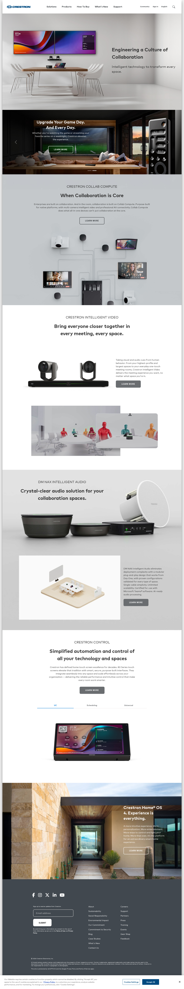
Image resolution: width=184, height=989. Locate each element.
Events (124, 929)
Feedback (125, 938)
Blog (90, 934)
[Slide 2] (94, 170)
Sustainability (94, 911)
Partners (125, 916)
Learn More (60, 149)
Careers (124, 906)
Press (123, 920)
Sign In (155, 7)
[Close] (180, 982)
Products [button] (67, 7)
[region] (92, 982)
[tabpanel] (92, 742)
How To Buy (83, 7)
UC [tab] (55, 705)
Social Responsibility (97, 916)
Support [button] (117, 7)
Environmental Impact (98, 920)
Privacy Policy (71, 969)
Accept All (150, 982)
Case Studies (94, 938)
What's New (101, 7)
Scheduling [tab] (92, 705)
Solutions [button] (51, 7)
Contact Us (93, 948)
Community (145, 7)
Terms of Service (84, 969)
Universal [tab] (128, 705)
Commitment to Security (99, 929)
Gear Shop (125, 934)
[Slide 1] (90, 170)
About (91, 906)
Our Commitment (96, 925)
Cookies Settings (131, 982)
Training (124, 925)
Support (124, 911)
